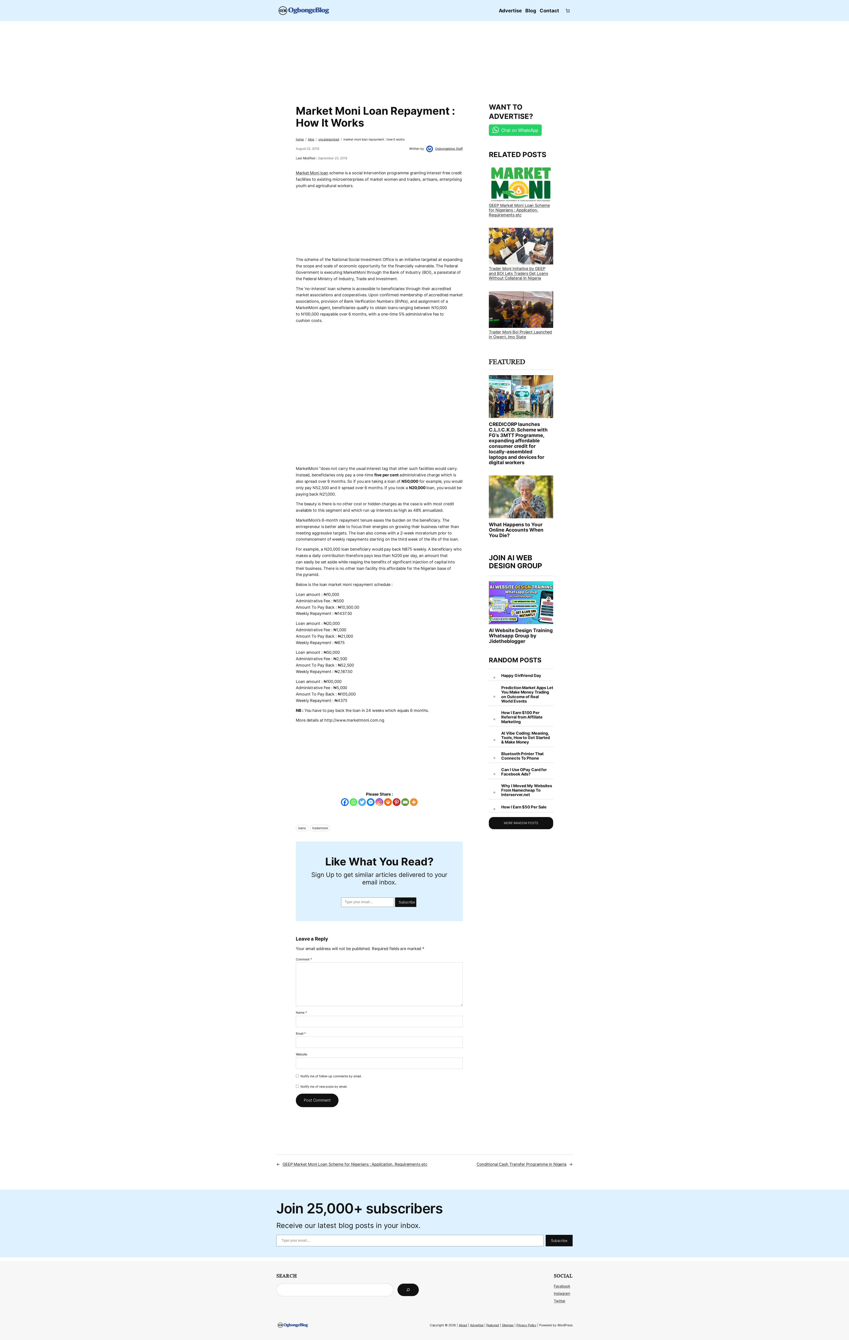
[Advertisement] (424, 60)
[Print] (388, 802)
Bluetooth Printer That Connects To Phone (522, 756)
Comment (304, 959)
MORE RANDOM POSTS (521, 823)
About (463, 1325)
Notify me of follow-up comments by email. (331, 1076)
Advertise (477, 1325)
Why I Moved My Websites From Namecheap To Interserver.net (526, 790)
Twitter (559, 1301)
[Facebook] (345, 802)
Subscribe (407, 902)
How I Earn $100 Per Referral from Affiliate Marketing (522, 717)
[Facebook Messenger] (371, 802)
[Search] (408, 1289)
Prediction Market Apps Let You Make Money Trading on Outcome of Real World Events (527, 694)
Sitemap (508, 1325)
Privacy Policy (526, 1325)
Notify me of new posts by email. (323, 1086)
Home (300, 139)
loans (302, 828)
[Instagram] (379, 802)
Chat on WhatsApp (519, 130)
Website (301, 1054)
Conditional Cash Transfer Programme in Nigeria (521, 1164)
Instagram (562, 1293)
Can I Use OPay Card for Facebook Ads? (524, 772)
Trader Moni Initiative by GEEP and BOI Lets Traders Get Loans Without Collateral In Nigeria (518, 273)
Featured (492, 1325)
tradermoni (320, 828)
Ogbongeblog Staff (449, 148)
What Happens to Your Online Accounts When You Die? (516, 530)
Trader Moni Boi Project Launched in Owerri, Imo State (520, 334)
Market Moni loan (312, 173)
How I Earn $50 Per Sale (524, 807)
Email (301, 1033)
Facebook (562, 1286)
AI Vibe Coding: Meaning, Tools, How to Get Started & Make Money (525, 738)
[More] (414, 802)
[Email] (405, 802)
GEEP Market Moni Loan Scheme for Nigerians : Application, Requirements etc (519, 210)
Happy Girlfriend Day (521, 675)
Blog (311, 139)
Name (301, 1012)
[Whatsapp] (353, 802)
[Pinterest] (396, 802)
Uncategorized (328, 139)
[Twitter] (362, 802)
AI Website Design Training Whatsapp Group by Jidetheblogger (521, 636)
